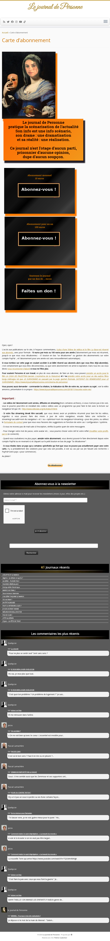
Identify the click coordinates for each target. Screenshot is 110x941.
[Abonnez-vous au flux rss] (5, 21)
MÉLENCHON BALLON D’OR (12, 612)
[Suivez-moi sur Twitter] (9, 21)
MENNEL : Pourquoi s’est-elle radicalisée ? (26, 916)
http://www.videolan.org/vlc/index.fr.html (39, 409)
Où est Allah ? (7, 600)
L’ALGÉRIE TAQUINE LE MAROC (13, 596)
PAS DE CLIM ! (7, 615)
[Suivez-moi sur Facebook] (13, 21)
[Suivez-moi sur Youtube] (21, 21)
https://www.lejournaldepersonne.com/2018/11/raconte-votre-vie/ (62, 389)
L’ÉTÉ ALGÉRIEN (8, 618)
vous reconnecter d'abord (19, 368)
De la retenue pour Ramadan (21, 813)
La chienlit (14, 649)
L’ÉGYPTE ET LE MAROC (11, 575)
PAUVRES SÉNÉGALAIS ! (11, 584)
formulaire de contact (13, 422)
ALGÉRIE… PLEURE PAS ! (11, 581)
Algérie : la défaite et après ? (13, 578)
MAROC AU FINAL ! (9, 590)
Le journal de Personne (51, 935)
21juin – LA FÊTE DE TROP (12, 621)
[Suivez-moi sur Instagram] (17, 21)
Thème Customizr (60, 938)
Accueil (5, 32)
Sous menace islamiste (11, 593)
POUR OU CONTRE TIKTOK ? (21, 793)
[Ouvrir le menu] (106, 22)
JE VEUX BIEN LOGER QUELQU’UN (22, 669)
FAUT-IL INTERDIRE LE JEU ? (12, 606)
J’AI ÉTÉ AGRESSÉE (9, 603)
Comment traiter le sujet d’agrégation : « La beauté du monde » (34, 834)
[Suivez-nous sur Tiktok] (26, 21)
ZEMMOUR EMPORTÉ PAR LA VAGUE (24, 772)
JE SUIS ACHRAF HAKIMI (11, 609)
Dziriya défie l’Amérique (11, 587)
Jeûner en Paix (16, 710)
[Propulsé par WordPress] (71, 934)
